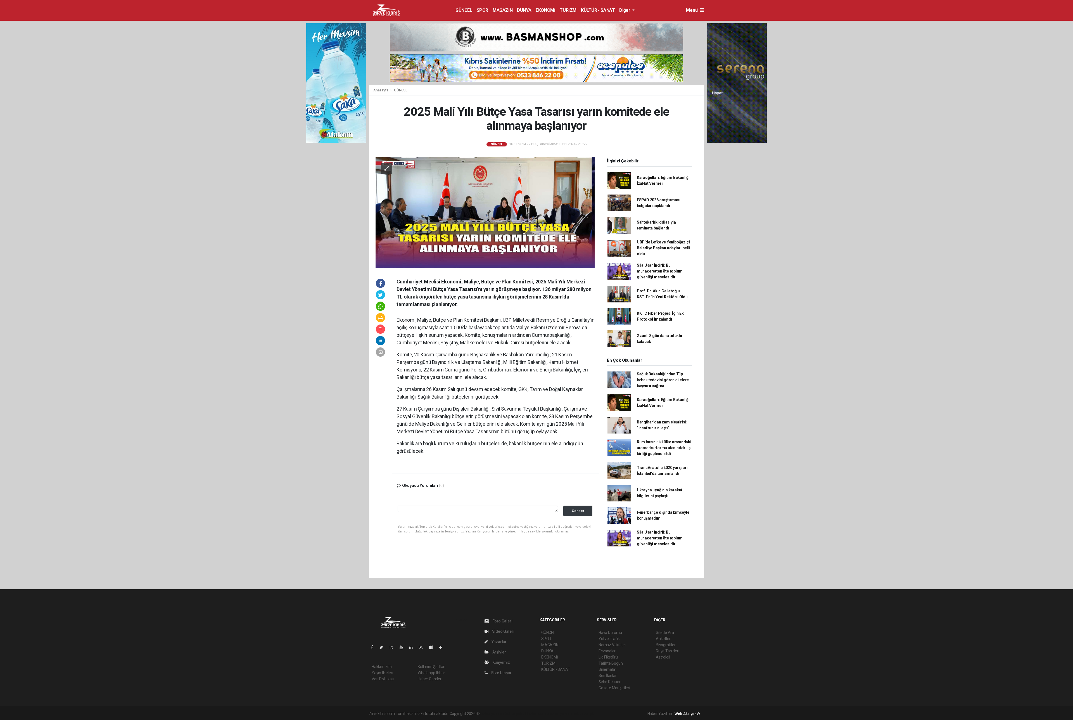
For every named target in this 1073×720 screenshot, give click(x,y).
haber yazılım (560, 713)
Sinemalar (607, 669)
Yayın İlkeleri (382, 673)
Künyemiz (501, 662)
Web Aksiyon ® (687, 714)
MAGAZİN (502, 10)
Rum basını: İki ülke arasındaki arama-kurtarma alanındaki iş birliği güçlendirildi (664, 448)
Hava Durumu (610, 632)
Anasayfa (381, 90)
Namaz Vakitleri (612, 645)
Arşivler (499, 652)
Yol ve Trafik (609, 638)
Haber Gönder (429, 679)
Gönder (578, 511)
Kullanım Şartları (431, 666)
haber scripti (538, 713)
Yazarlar (499, 642)
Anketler (663, 638)
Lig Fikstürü (608, 657)
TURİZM (568, 10)
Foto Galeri (502, 621)
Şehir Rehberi (610, 681)
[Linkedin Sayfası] (413, 647)
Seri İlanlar (608, 675)
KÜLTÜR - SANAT (598, 10)
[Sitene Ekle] (443, 647)
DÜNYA (524, 10)
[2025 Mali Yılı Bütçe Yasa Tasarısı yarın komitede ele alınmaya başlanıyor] (485, 212)
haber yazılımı (492, 713)
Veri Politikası (383, 679)
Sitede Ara (665, 632)
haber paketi (515, 713)
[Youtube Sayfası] (403, 647)
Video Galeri (502, 631)
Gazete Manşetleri (614, 688)
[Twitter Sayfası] (383, 647)
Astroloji (663, 657)
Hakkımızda (382, 666)
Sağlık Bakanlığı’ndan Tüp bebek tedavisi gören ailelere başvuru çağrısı (663, 380)
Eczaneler (607, 651)
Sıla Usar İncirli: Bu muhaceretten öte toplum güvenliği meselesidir (660, 271)
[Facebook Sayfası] (374, 647)
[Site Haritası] (433, 647)
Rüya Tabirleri (667, 651)
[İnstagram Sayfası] (394, 647)
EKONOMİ (545, 10)
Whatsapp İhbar (431, 673)
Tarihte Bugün (611, 663)
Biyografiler (666, 645)
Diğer (625, 10)
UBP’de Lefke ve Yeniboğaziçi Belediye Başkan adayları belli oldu (663, 248)
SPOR (482, 10)
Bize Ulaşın (500, 673)
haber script (583, 713)
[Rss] (423, 647)
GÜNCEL (463, 10)
